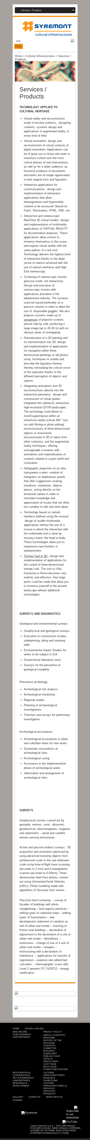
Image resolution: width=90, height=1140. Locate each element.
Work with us (54, 1097)
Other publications (55, 1069)
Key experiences (23, 1078)
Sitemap (17, 1100)
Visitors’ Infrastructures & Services (55, 1086)
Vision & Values (34, 1028)
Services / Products (49, 1092)
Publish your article (51, 1057)
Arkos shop (50, 1061)
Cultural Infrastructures (40, 56)
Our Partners (21, 1037)
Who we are (20, 1032)
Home (18, 56)
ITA (18, 41)
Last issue (49, 1064)
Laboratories (21, 1080)
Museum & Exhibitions (50, 1079)
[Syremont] (47, 33)
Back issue (50, 1066)
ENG (18, 46)
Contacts (34, 1097)
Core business (22, 1034)
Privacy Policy (52, 1032)
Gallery (18, 1097)
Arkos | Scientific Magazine (54, 1036)
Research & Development (21, 1084)
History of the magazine (52, 1041)
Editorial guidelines (50, 1052)
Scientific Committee (49, 1046)
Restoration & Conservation (22, 1073)
